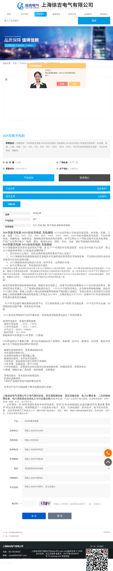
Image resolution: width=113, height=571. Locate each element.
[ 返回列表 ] (106, 532)
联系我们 (104, 14)
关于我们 (25, 14)
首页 (9, 14)
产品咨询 (28, 177)
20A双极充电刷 (14, 536)
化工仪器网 (50, 554)
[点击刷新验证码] (45, 503)
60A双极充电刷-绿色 (15, 532)
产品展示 (40, 14)
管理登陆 (65, 556)
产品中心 (23, 63)
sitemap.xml (56, 556)
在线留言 (88, 14)
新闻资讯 (56, 14)
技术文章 (72, 14)
